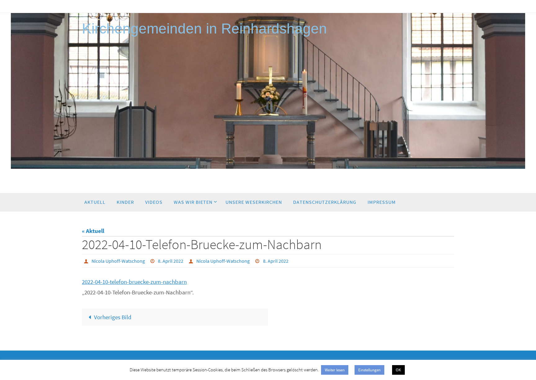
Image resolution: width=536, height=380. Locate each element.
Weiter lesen (335, 370)
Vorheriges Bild (113, 317)
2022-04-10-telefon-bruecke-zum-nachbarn (134, 281)
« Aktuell (93, 231)
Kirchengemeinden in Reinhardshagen (204, 28)
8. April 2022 (170, 261)
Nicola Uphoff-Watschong (118, 261)
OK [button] (398, 370)
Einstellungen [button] (369, 370)
